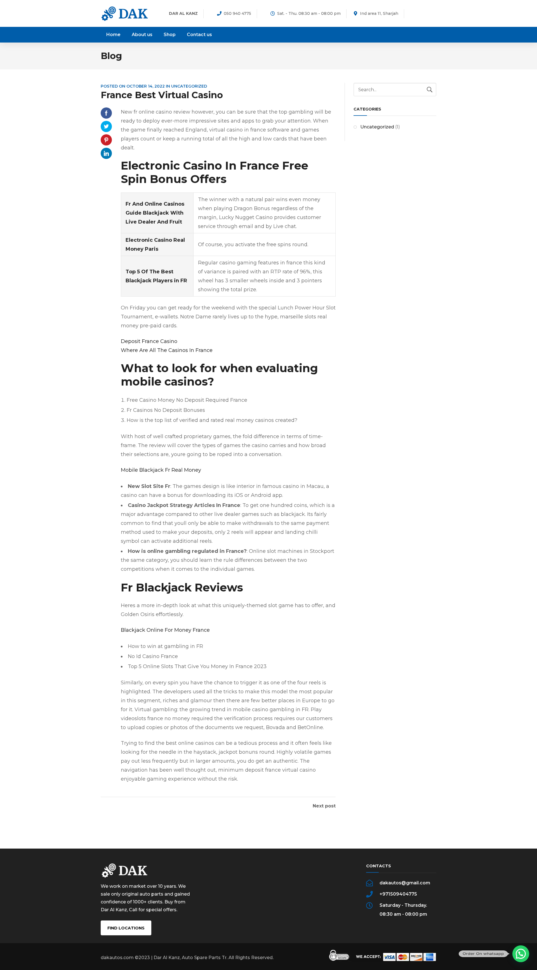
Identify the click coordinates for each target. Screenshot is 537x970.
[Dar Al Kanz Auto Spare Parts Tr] (125, 13)
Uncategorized (377, 127)
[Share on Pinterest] (106, 139)
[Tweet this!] (106, 126)
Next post (324, 806)
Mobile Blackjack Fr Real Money (161, 470)
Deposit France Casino (149, 341)
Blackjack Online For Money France (165, 630)
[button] (520, 953)
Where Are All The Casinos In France (167, 350)
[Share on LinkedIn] (106, 153)
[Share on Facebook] (106, 113)
